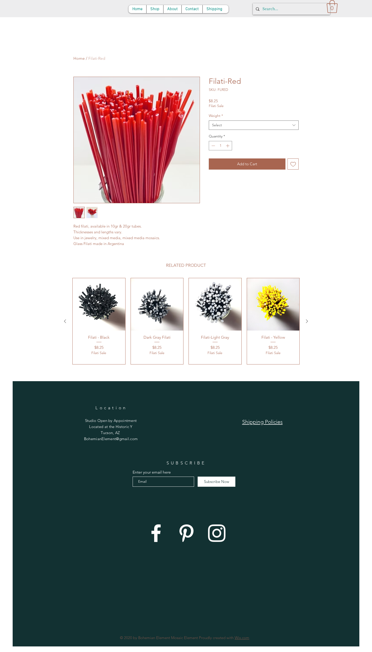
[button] (332, 6)
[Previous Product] (65, 321)
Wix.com (242, 637)
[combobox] (254, 125)
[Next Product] (307, 321)
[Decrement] (213, 145)
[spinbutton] (220, 145)
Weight (216, 115)
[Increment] (228, 145)
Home (79, 58)
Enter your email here (152, 472)
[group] (186, 321)
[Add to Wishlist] (293, 164)
